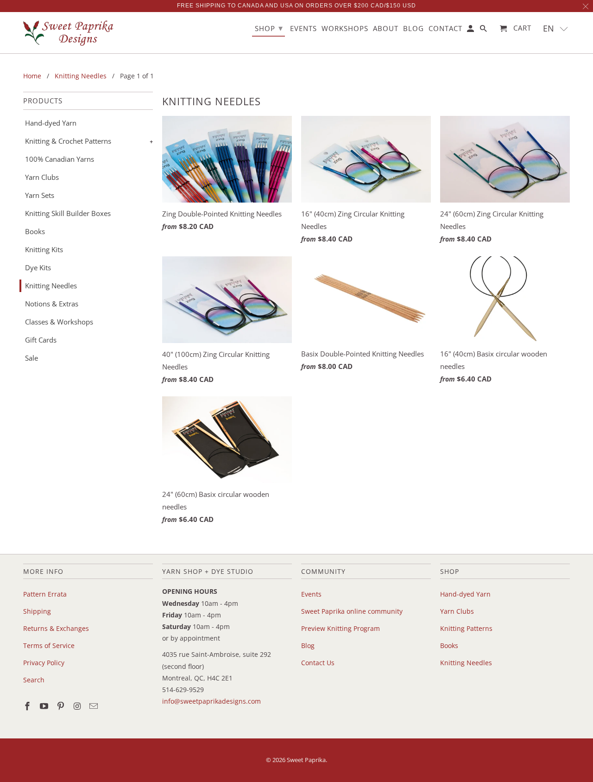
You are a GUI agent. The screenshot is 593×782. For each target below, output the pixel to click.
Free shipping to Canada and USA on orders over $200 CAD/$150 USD (296, 5)
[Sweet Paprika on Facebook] (28, 706)
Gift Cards (41, 339)
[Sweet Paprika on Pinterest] (62, 706)
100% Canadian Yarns (59, 159)
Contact (445, 29)
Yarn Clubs (42, 177)
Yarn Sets (39, 195)
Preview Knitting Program (340, 628)
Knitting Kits (44, 249)
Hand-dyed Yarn (50, 122)
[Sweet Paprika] (69, 32)
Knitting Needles (51, 285)
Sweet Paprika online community (352, 611)
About (385, 29)
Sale (31, 357)
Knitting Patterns (466, 628)
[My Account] (471, 30)
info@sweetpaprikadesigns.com (211, 701)
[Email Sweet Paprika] (94, 706)
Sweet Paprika (306, 760)
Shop (269, 27)
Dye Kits (38, 267)
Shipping (37, 611)
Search (33, 679)
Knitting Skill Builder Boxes (68, 213)
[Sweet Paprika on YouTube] (45, 706)
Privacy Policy (43, 662)
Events (311, 594)
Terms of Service (49, 645)
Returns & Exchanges (56, 628)
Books (35, 231)
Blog (308, 645)
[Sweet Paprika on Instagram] (78, 706)
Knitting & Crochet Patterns (68, 141)
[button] (556, 28)
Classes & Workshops (59, 321)
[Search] (484, 30)
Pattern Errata (45, 594)
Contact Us (317, 662)
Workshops (345, 29)
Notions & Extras (51, 303)
